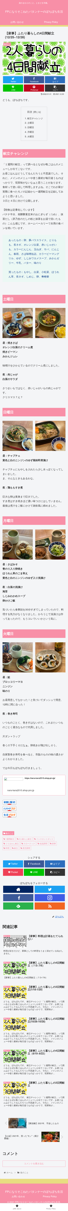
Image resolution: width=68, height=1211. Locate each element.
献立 (16, 848)
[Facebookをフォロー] (18, 897)
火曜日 (30, 136)
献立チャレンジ (35, 118)
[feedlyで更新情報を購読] (18, 906)
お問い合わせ (18, 1196)
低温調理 (43, 843)
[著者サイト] (18, 889)
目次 (29, 111)
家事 (54, 843)
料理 (7, 848)
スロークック (29, 843)
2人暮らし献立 (25, 838)
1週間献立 (9, 838)
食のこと (9, 833)
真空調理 (26, 848)
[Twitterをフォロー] (50, 889)
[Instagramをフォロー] (50, 897)
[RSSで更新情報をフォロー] (50, 906)
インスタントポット (44, 838)
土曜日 (30, 122)
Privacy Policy (50, 1196)
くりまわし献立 (12, 843)
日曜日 (30, 127)
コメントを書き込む (34, 1163)
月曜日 (30, 131)
